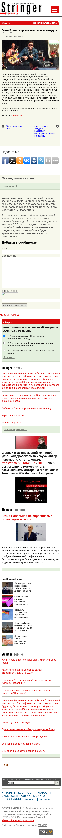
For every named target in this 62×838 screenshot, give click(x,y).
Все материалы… (15, 429)
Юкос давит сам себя (14, 127)
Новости (44, 792)
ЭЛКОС (42, 825)
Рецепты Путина (11, 422)
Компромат (26, 792)
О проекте (30, 799)
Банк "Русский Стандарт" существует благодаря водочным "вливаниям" (44, 131)
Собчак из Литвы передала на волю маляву (27, 408)
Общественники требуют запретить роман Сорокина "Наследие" (26, 691)
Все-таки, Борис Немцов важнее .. (21, 743)
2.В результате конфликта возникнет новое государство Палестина (30, 344)
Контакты (44, 799)
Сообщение (9, 255)
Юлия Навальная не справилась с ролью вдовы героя (27, 517)
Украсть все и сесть (13, 415)
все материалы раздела (45, 23)
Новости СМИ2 (9, 314)
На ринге (8, 792)
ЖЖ (40, 463)
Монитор (40, 796)
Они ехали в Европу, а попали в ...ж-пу (23, 750)
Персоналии (11, 799)
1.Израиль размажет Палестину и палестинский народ (25, 337)
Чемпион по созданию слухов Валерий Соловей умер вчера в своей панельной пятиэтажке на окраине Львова (29, 398)
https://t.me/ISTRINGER (18, 463)
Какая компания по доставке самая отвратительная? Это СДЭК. (22, 671)
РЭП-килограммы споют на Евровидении (25, 736)
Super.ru (17, 115)
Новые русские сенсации (16, 722)
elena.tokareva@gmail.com (18, 820)
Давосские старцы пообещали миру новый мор (28, 729)
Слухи (25, 796)
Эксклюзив (10, 796)
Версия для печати (14, 36)
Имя (4, 248)
